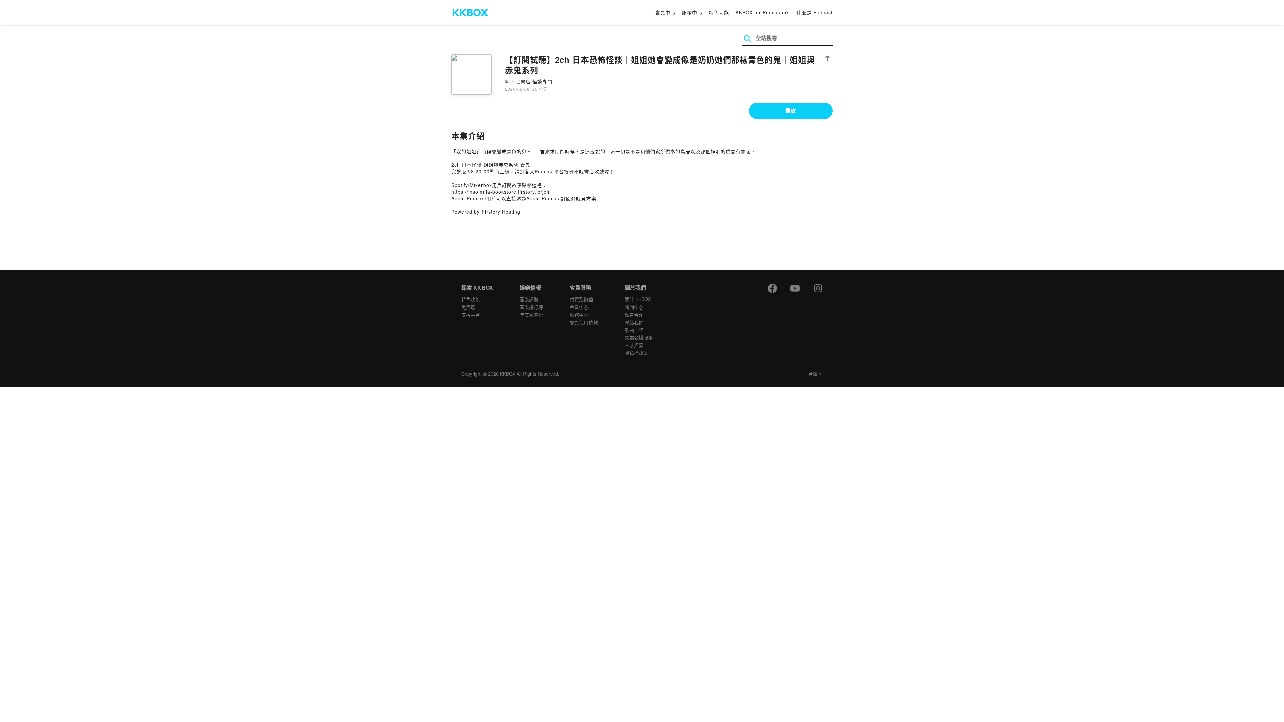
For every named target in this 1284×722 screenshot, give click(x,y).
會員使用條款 (584, 322)
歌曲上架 (634, 330)
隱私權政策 (636, 352)
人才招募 (634, 345)
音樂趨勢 (529, 299)
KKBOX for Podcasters (763, 12)
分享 (827, 60)
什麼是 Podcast (814, 12)
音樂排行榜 (531, 307)
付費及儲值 (581, 299)
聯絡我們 (634, 322)
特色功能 (719, 12)
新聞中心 (634, 307)
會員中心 (665, 12)
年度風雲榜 (531, 314)
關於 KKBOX (638, 299)
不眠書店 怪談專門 (531, 81)
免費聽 (468, 307)
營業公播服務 (639, 337)
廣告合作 (634, 314)
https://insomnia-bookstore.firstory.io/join (501, 191)
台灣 (813, 374)
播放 (790, 110)
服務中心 (692, 12)
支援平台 (470, 314)
